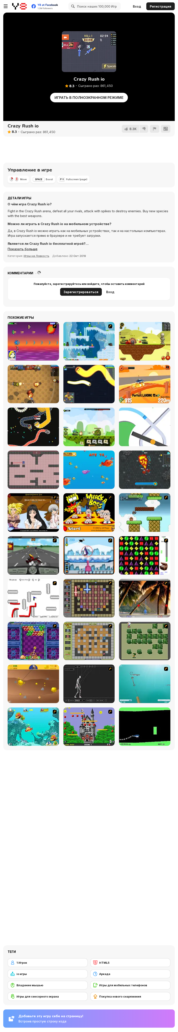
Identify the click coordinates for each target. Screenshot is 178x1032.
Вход (137, 6)
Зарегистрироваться (81, 292)
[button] (23, 249)
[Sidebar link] (5, 6)
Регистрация (160, 6)
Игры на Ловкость (36, 256)
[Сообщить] (154, 129)
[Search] (72, 6)
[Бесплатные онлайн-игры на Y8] (19, 6)
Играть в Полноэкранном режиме (89, 97)
